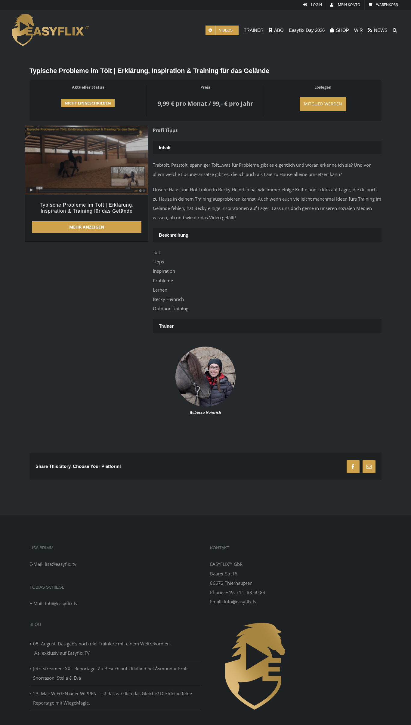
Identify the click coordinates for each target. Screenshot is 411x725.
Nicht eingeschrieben (88, 103)
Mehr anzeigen (86, 227)
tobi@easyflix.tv (61, 603)
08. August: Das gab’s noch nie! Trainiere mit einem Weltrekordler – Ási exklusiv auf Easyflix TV (102, 648)
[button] (395, 30)
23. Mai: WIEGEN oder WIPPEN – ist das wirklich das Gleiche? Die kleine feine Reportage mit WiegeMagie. (112, 698)
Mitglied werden (323, 104)
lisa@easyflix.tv (60, 564)
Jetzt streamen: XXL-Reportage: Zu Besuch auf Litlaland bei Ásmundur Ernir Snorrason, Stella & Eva (110, 673)
